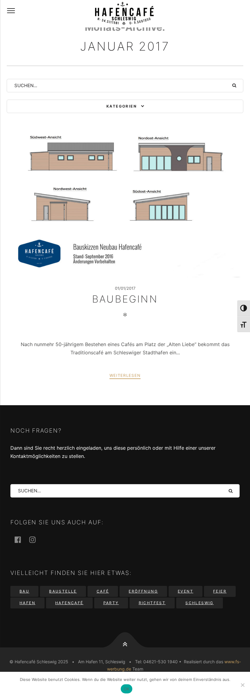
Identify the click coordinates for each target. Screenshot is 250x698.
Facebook (21, 539)
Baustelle (63, 591)
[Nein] (242, 685)
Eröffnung (143, 591)
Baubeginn (125, 299)
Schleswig (199, 603)
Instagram (36, 539)
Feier (220, 591)
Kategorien (121, 106)
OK (127, 688)
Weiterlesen (125, 375)
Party (111, 603)
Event (185, 591)
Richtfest (152, 603)
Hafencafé (69, 603)
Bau (24, 591)
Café (103, 591)
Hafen (27, 603)
